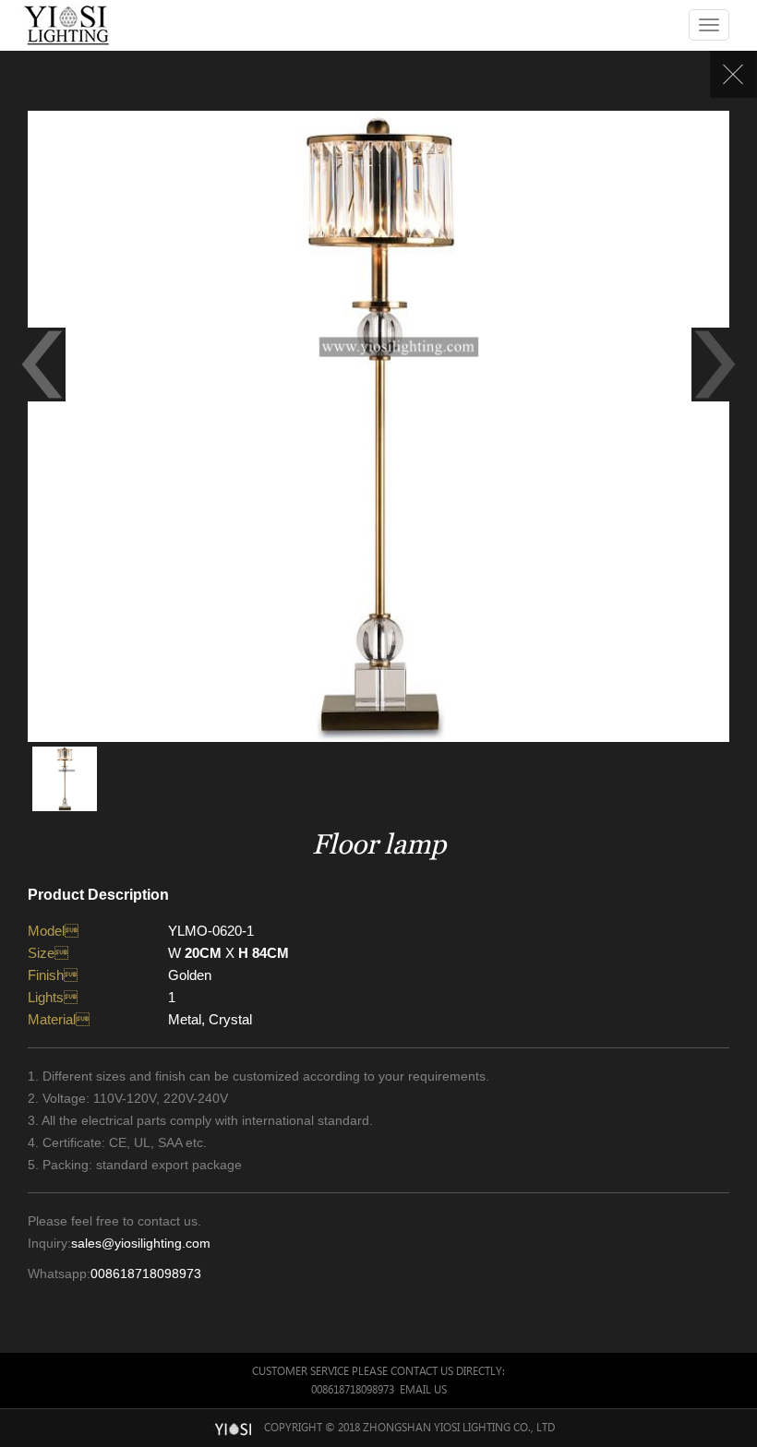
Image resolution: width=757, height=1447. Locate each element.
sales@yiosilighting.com (140, 1243)
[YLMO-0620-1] (378, 425)
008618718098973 (145, 1273)
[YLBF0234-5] (42, 364)
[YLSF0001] (715, 364)
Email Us (423, 1389)
